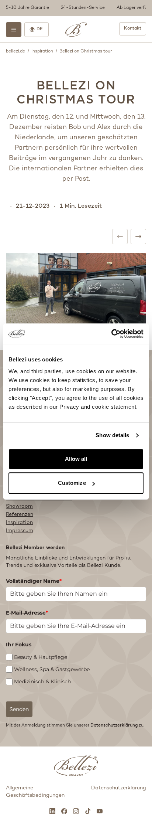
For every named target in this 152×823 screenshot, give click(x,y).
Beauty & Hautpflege (40, 657)
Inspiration (42, 51)
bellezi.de (15, 51)
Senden (19, 709)
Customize (72, 483)
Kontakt (132, 28)
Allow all (76, 459)
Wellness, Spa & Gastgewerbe (52, 669)
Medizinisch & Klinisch (42, 681)
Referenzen (19, 514)
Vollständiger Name (34, 581)
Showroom (19, 506)
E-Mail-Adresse (27, 612)
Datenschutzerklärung (114, 725)
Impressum (19, 531)
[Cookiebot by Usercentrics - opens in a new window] (111, 334)
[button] (76, 8)
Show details (112, 435)
